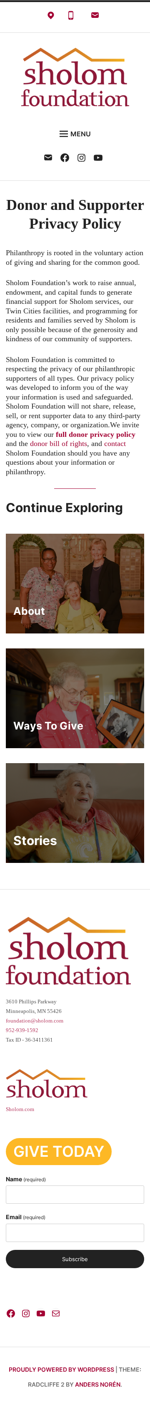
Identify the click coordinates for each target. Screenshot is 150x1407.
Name (26, 1179)
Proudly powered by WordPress (61, 1369)
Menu (80, 134)
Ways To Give (48, 726)
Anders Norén (97, 1384)
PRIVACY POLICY (32, 1292)
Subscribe (75, 1259)
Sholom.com (20, 1109)
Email (25, 1216)
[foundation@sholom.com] (95, 17)
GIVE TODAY (58, 1151)
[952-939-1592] (71, 17)
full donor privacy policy (95, 434)
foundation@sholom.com (34, 1021)
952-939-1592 (22, 1030)
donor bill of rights (58, 443)
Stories (35, 840)
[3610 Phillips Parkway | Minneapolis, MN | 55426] (51, 17)
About (29, 611)
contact (115, 443)
